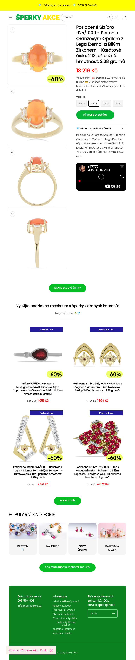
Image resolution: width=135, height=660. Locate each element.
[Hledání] (109, 17)
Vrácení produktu (62, 633)
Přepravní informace (64, 609)
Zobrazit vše (67, 500)
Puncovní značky (62, 605)
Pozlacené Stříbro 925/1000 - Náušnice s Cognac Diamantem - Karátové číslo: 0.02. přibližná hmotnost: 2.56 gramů (97, 387)
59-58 (94, 103)
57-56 (106, 103)
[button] (10, 17)
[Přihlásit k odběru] (113, 613)
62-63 (81, 103)
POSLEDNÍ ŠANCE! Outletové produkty (67, 567)
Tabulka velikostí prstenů (66, 601)
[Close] (51, 650)
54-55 (118, 103)
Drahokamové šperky (67, 287)
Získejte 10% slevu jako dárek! (28, 650)
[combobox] (87, 17)
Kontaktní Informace (64, 628)
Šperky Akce (71, 652)
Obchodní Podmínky (64, 614)
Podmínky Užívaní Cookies (66, 623)
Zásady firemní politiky (65, 618)
